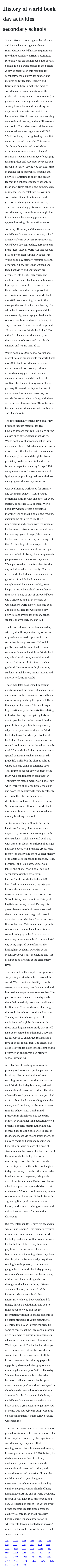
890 (7, 1552)
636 (40, 1544)
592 (32, 1544)
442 (24, 1565)
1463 (7, 1561)
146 (7, 1540)
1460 (15, 1552)
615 (16, 1561)
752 (40, 1540)
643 (48, 1544)
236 (24, 1544)
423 (24, 1548)
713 (32, 1548)
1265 (34, 1561)
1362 (15, 1565)
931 (7, 1557)
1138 (7, 1548)
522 (32, 1540)
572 (7, 1565)
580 (49, 1548)
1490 (15, 1557)
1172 (24, 1561)
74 (33, 1557)
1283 (15, 1540)
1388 (41, 1548)
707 (24, 1552)
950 (16, 1548)
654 (24, 1540)
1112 (15, 1544)
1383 (52, 1561)
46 (49, 1552)
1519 (33, 1552)
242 (41, 1552)
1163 (49, 1540)
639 (7, 1544)
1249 (43, 1561)
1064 (24, 1557)
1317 (49, 1557)
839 (40, 1557)
